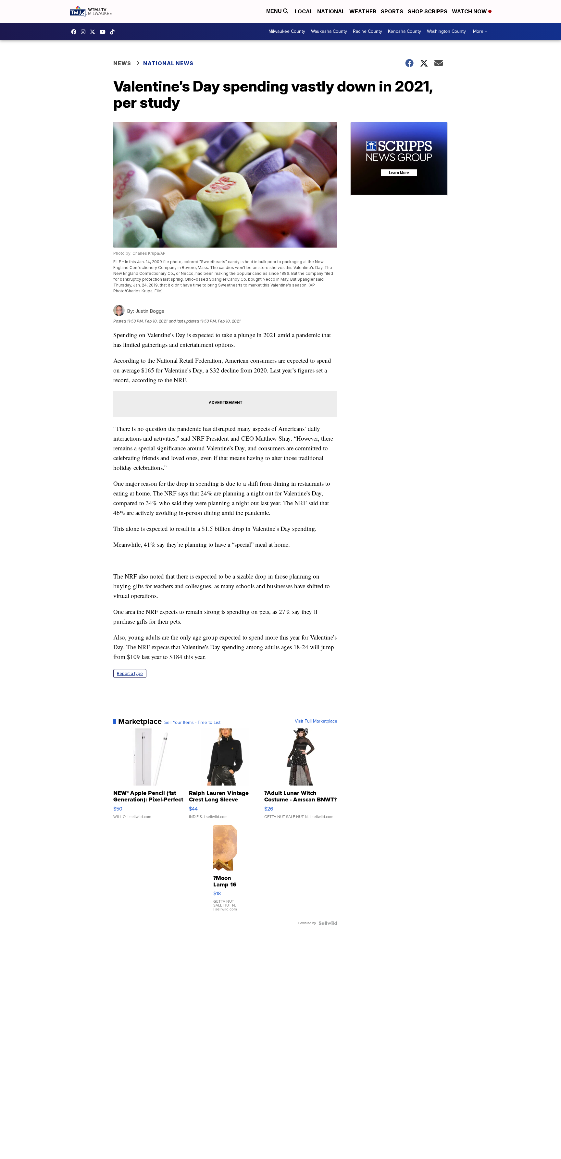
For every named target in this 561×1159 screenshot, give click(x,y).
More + (480, 31)
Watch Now (470, 11)
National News (168, 63)
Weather (362, 11)
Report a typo (130, 673)
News (122, 63)
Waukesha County (329, 31)
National (331, 11)
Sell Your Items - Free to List (192, 722)
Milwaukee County (286, 31)
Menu (274, 11)
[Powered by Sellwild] (327, 923)
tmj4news (85, 31)
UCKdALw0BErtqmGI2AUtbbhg (104, 31)
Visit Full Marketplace (316, 721)
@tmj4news (114, 31)
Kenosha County (404, 31)
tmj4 (75, 31)
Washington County (446, 31)
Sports (392, 11)
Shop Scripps (427, 11)
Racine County (367, 31)
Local (304, 11)
